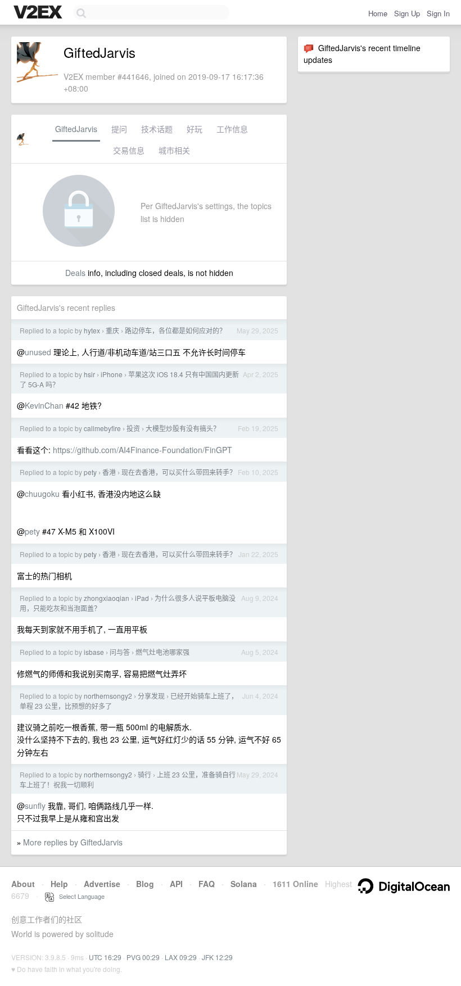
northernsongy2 (108, 695)
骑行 (144, 774)
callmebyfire (102, 428)
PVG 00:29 (143, 957)
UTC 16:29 (105, 957)
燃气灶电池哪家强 (162, 652)
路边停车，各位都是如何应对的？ (175, 330)
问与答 (120, 652)
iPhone (112, 374)
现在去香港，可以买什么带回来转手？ (178, 472)
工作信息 (232, 128)
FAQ (206, 883)
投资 (133, 428)
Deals (75, 272)
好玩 (194, 128)
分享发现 (151, 695)
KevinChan (44, 405)
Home (377, 13)
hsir (89, 374)
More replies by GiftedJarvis (73, 842)
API (176, 883)
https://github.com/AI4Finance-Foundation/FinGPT (142, 449)
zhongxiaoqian (106, 598)
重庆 (112, 330)
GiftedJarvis (76, 128)
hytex (92, 330)
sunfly (35, 805)
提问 (119, 128)
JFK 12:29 (217, 957)
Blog (145, 883)
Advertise (102, 883)
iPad (142, 598)
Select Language (79, 896)
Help (59, 883)
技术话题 (157, 128)
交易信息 (128, 150)
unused (38, 352)
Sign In (438, 13)
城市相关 (174, 150)
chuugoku (42, 493)
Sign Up (407, 13)
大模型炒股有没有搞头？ (183, 428)
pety (90, 472)
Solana (244, 883)
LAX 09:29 (181, 957)
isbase (94, 652)
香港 (109, 472)
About (23, 883)
